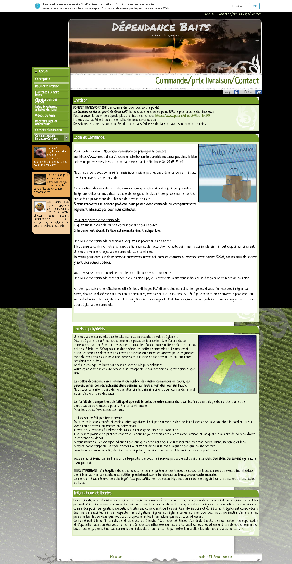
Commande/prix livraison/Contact (239, 14)
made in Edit (209, 557)
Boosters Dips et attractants (46, 123)
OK (254, 6)
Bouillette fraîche (47, 86)
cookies (227, 557)
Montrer (237, 6)
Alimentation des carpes (46, 101)
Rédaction (116, 557)
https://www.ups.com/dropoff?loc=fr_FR (182, 116)
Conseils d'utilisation (48, 130)
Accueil (210, 14)
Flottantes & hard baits (47, 94)
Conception (42, 79)
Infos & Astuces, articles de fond (46, 108)
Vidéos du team (45, 116)
